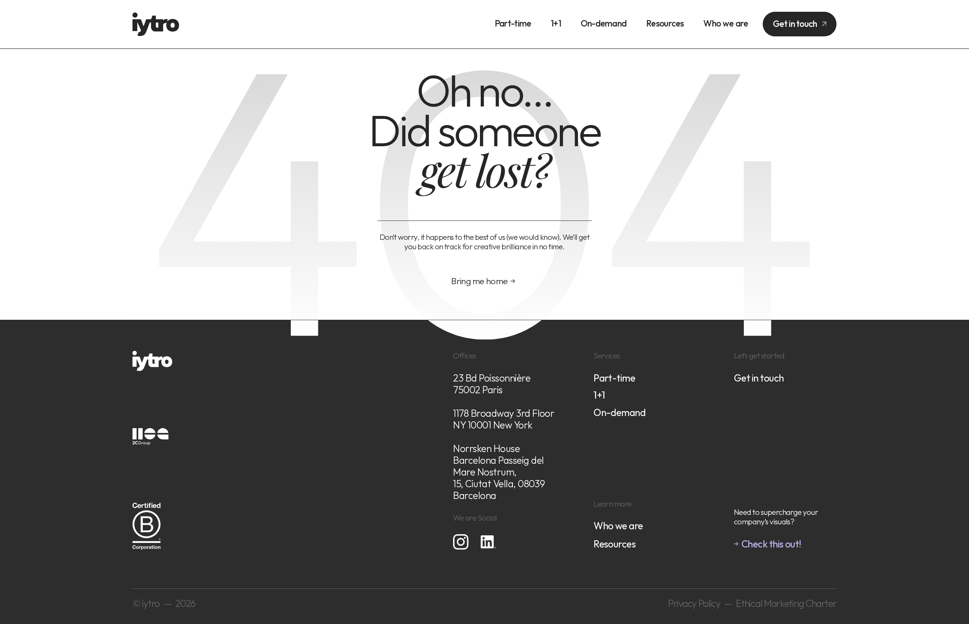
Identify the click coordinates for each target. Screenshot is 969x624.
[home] (155, 24)
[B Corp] (294, 517)
